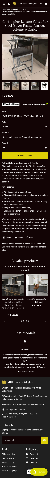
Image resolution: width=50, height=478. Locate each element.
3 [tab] (26, 321)
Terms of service (9, 466)
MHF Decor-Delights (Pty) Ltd (13, 9)
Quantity (5, 143)
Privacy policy (8, 462)
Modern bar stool (18, 246)
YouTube (33, 462)
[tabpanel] (13, 295)
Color (4, 122)
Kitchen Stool (29, 243)
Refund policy (8, 458)
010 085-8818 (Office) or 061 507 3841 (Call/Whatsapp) (19, 415)
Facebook (33, 454)
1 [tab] (21, 321)
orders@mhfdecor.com (15, 409)
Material (5, 132)
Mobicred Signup (9, 470)
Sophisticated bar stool (36, 246)
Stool (4, 250)
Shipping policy (8, 454)
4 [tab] (28, 321)
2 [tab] (23, 321)
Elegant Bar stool (14, 243)
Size (4, 111)
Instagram (33, 458)
